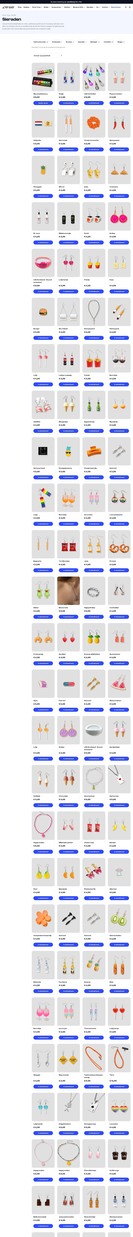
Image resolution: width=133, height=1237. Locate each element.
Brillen (46, 7)
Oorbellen (109, 42)
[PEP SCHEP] (8, 7)
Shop (20, 7)
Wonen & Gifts (78, 7)
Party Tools (36, 7)
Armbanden (57, 42)
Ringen (121, 42)
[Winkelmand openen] (130, 7)
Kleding (26, 7)
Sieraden (90, 7)
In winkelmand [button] (68, 103)
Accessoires (56, 7)
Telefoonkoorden (40, 42)
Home (4, 15)
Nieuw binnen (116, 7)
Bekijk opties (43, 103)
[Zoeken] (125, 7)
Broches (70, 42)
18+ (97, 7)
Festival (67, 7)
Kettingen (95, 42)
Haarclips (82, 42)
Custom (105, 7)
